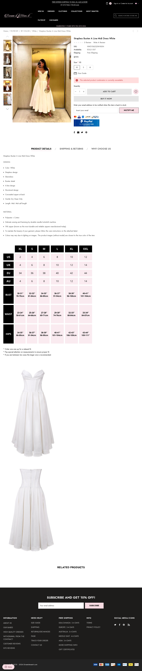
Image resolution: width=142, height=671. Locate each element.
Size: (77, 62)
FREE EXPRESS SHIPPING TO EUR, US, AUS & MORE (69, 2)
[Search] (116, 15)
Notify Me (129, 110)
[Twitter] (82, 132)
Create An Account (127, 3)
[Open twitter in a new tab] (115, 624)
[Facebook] (74, 132)
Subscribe (94, 605)
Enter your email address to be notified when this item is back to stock (100, 105)
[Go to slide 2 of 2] (7, 109)
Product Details (41, 148)
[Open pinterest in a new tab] (124, 624)
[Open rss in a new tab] (129, 624)
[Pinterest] (86, 132)
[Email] (78, 132)
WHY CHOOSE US (101, 148)
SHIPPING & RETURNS (71, 148)
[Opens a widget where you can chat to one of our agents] (8, 667)
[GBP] (136, 3)
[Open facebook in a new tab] (120, 624)
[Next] (137, 31)
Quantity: (77, 86)
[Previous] (133, 31)
